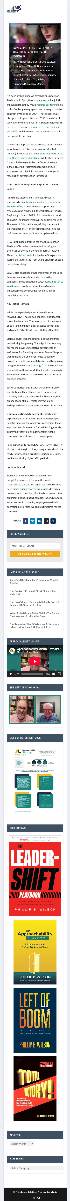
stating (37, 365)
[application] (35, 661)
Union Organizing (35, 79)
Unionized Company (24, 83)
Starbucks (19, 79)
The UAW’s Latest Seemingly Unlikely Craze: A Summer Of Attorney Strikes (35, 603)
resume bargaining (47, 104)
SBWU (33, 74)
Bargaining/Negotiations (29, 65)
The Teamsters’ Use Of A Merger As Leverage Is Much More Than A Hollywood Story (34, 625)
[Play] (11, 674)
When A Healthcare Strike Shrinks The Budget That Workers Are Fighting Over (35, 614)
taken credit (26, 255)
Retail (25, 74)
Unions (41, 83)
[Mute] (54, 674)
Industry (48, 65)
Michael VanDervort (28, 61)
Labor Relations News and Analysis (39, 1192)
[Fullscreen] (59, 674)
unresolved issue (33, 488)
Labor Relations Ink (24, 70)
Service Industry (47, 74)
